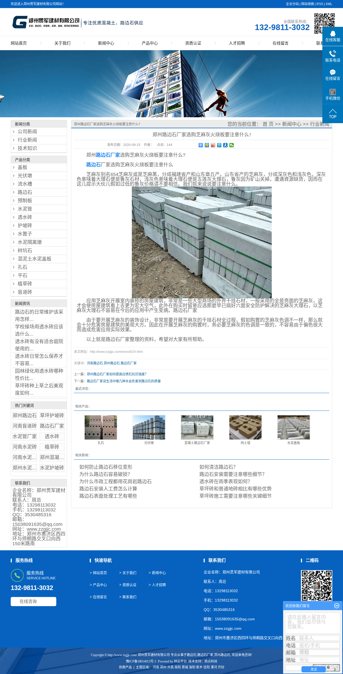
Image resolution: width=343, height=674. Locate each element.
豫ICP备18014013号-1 (141, 661)
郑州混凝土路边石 (59, 457)
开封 (221, 667)
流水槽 (25, 184)
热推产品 (125, 667)
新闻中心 (106, 43)
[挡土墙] (245, 427)
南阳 (177, 667)
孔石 (22, 267)
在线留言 (281, 43)
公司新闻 (27, 131)
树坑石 (25, 250)
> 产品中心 (98, 585)
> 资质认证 (127, 585)
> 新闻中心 (157, 573)
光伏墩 (25, 175)
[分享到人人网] (225, 145)
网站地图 (307, 4)
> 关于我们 (127, 573)
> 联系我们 (127, 597)
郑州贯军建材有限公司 (38, 493)
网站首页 (19, 43)
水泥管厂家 (25, 436)
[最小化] (336, 606)
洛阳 (192, 667)
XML (329, 4)
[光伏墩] (149, 427)
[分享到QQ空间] (207, 145)
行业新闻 (27, 140)
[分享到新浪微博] (213, 145)
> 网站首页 (98, 573)
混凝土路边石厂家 (197, 443)
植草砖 (25, 284)
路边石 (25, 192)
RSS (319, 4)
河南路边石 (95, 363)
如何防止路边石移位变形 (105, 467)
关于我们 (62, 43)
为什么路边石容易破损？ (105, 474)
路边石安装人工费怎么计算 (108, 489)
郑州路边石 (25, 415)
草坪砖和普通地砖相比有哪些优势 (235, 489)
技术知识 (27, 148)
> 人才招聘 (157, 585)
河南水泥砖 (25, 447)
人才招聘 (237, 43)
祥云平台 (180, 661)
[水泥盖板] (293, 427)
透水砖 (25, 217)
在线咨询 (28, 601)
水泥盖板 (293, 443)
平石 (22, 275)
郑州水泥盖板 (27, 468)
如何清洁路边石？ (218, 467)
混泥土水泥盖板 (34, 259)
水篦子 (25, 234)
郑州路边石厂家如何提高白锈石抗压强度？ (117, 374)
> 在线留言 (98, 597)
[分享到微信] (231, 145)
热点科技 (210, 661)
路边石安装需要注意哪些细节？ (233, 474)
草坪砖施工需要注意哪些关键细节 (235, 496)
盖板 (22, 167)
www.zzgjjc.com (44, 529)
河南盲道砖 (25, 426)
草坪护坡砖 (52, 415)
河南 (156, 667)
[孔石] (100, 427)
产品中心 (150, 43)
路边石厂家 (52, 426)
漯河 (214, 667)
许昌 (170, 667)
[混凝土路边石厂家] (197, 427)
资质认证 (193, 43)
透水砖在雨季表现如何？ (225, 481)
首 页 (268, 124)
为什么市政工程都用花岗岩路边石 (115, 481)
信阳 (206, 667)
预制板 (25, 200)
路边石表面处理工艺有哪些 (108, 496)
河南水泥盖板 (27, 457)
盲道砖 (25, 292)
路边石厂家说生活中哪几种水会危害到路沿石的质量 (124, 381)
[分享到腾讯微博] (219, 145)
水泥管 (25, 209)
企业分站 (292, 4)
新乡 (199, 667)
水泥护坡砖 (52, 468)
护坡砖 (25, 225)
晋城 (185, 667)
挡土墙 (245, 443)
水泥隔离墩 (30, 242)
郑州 (163, 667)
